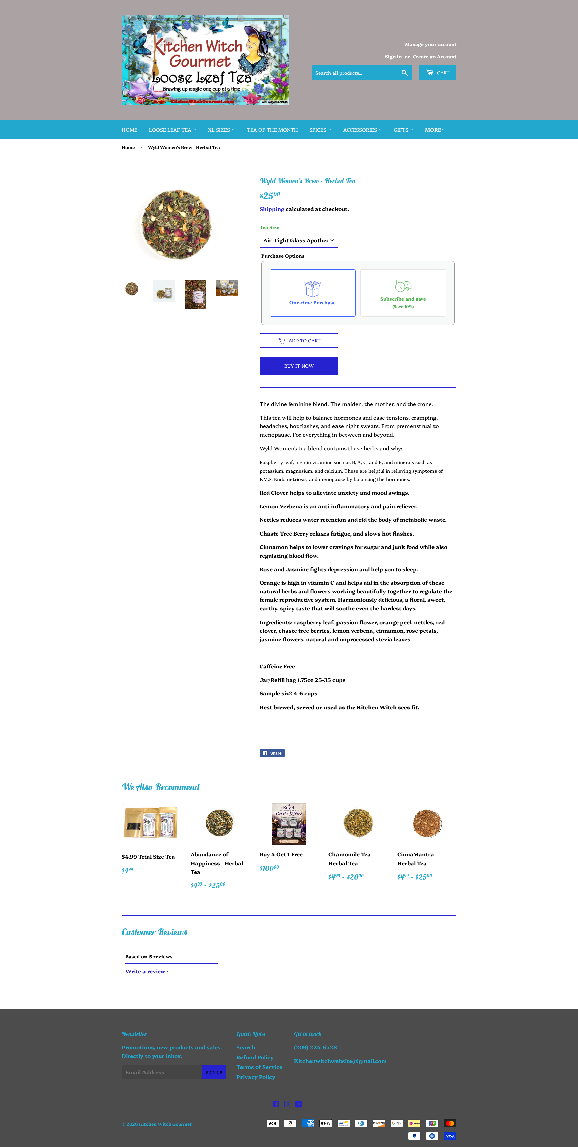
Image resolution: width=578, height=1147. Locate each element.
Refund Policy (255, 1057)
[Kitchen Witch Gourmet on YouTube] (298, 1104)
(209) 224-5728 (315, 1047)
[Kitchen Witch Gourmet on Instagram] (287, 1104)
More (433, 129)
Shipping (272, 208)
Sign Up (214, 1072)
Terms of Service (259, 1066)
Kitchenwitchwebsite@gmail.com (340, 1060)
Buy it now (299, 365)
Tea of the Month (272, 129)
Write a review (145, 971)
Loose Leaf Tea (171, 129)
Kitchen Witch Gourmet (165, 1124)
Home (129, 129)
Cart (443, 72)
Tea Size (269, 227)
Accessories (360, 129)
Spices (318, 129)
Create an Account (434, 56)
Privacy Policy (255, 1076)
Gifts (402, 129)
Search (245, 1047)
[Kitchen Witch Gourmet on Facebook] (275, 1104)
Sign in (393, 56)
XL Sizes (219, 129)
